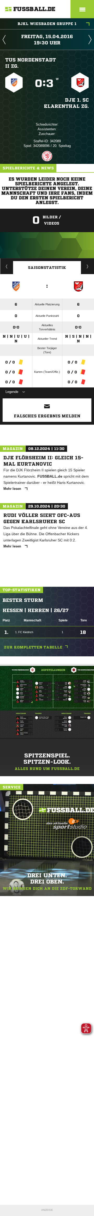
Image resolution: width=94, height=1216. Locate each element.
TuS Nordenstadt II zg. (30, 62)
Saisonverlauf (87, 266)
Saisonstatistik (47, 267)
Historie (6, 266)
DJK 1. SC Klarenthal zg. (66, 102)
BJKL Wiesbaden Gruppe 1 (47, 24)
